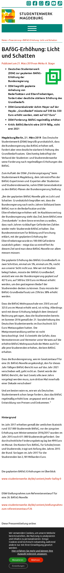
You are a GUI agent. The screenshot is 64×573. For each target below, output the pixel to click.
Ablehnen (35, 560)
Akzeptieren (17, 560)
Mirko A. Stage (46, 63)
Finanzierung (15, 40)
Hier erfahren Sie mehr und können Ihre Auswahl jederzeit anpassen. (32, 552)
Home (4, 40)
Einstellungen (18, 566)
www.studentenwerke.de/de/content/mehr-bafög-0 (31, 478)
